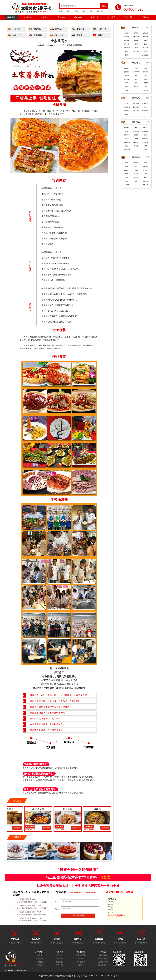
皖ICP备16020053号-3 (109, 976)
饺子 (136, 79)
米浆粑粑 (145, 72)
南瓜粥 (126, 86)
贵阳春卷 (126, 72)
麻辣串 (126, 51)
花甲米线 (126, 44)
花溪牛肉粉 (127, 135)
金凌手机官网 (20, 970)
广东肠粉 (136, 138)
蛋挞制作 (145, 166)
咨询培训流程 (103, 958)
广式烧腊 (136, 47)
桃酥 (126, 181)
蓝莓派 (145, 173)
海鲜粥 (136, 68)
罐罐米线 (136, 40)
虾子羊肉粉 (127, 149)
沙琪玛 (136, 177)
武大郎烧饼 (136, 72)
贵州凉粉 (145, 127)
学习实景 (128, 17)
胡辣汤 (64, 827)
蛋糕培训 (80, 965)
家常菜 (59, 955)
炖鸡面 (145, 149)
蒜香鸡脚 (34, 827)
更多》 (148, 27)
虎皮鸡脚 (145, 36)
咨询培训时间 (103, 962)
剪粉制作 (136, 135)
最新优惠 (95, 17)
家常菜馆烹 (127, 110)
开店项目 (59, 952)
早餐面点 (38, 29)
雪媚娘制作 (127, 170)
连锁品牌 (45, 17)
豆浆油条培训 (81, 955)
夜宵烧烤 (59, 29)
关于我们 (39, 952)
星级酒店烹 (136, 103)
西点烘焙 (59, 35)
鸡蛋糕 (136, 173)
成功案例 (78, 17)
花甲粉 (145, 135)
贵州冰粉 (126, 127)
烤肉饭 (145, 51)
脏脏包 (126, 173)
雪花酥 (145, 162)
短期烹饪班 (136, 110)
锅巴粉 (126, 131)
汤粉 (136, 127)
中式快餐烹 (136, 107)
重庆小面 (99, 11)
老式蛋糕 (145, 181)
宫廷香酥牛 (127, 68)
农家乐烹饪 (145, 110)
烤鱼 (84, 11)
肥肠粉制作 (136, 131)
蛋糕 (126, 177)
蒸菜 (145, 107)
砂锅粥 (126, 90)
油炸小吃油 (136, 142)
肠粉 (60, 11)
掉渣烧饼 (126, 79)
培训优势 (111, 17)
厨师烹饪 (80, 35)
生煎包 (145, 86)
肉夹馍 (145, 68)
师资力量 (39, 962)
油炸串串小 (136, 36)
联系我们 (39, 965)
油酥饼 (145, 75)
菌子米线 (145, 47)
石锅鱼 (80, 958)
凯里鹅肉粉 (127, 142)
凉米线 (126, 55)
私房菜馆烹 (145, 103)
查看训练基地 (103, 955)
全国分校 (145, 17)
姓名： (58, 901)
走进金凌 (28, 17)
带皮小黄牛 (127, 47)
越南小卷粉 (145, 55)
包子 (91, 11)
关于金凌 (39, 958)
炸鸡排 (126, 33)
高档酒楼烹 (127, 107)
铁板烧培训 (81, 962)
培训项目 (61, 17)
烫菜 (126, 103)
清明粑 (145, 79)
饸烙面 (145, 40)
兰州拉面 (126, 75)
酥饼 (136, 166)
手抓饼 (126, 83)
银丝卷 (136, 86)
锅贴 (136, 83)
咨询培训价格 (103, 965)
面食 (126, 146)
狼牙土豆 (145, 33)
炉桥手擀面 (145, 138)
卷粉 (126, 138)
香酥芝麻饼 (145, 83)
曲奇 (126, 166)
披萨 (136, 181)
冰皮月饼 (126, 184)
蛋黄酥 (136, 162)
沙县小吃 (136, 44)
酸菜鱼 (126, 114)
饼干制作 (145, 170)
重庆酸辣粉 (145, 142)
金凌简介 (39, 955)
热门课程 (81, 952)
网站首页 (11, 17)
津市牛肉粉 (145, 131)
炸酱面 (145, 146)
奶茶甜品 (38, 35)
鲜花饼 (145, 177)
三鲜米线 (136, 33)
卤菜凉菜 (80, 29)
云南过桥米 (136, 51)
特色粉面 (16, 35)
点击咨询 (21, 828)
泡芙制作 (136, 170)
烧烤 (76, 11)
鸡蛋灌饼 (145, 90)
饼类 (136, 75)
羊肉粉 (136, 146)
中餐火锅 (102, 29)
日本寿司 (126, 36)
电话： (58, 909)
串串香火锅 (93, 827)
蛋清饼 (126, 162)
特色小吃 (16, 29)
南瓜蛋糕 (145, 184)
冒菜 (145, 44)
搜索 (104, 6)
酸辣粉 (68, 11)
